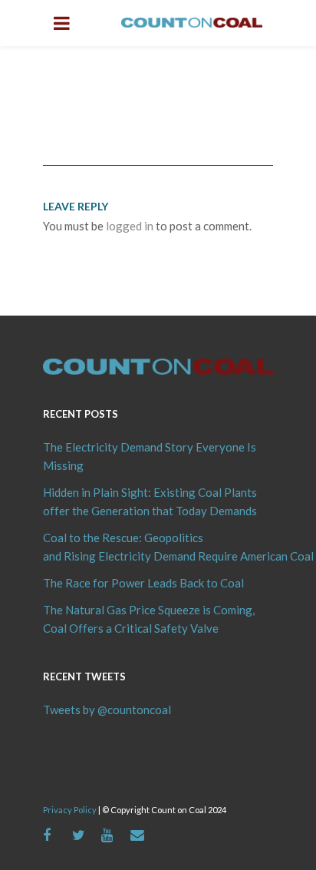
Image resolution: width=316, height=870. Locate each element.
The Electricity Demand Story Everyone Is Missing (149, 456)
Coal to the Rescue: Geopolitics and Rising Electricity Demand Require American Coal (158, 547)
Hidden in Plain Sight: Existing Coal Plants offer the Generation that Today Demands (150, 501)
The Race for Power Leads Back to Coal (143, 583)
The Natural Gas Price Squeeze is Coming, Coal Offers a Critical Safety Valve (149, 619)
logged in (129, 226)
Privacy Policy (70, 810)
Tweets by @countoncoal (107, 709)
